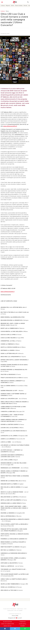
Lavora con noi (7, 625)
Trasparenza (23, 621)
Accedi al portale (7, 621)
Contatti (22, 625)
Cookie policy (22, 623)
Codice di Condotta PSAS (7, 623)
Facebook (5, 628)
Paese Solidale (19, 5)
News (7, 11)
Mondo (25, 5)
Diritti (12, 5)
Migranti (8, 5)
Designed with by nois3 (15, 618)
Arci (15, 2)
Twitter (15, 628)
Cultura (3, 5)
